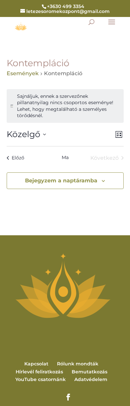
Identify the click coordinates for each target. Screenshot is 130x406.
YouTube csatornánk (40, 379)
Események (23, 73)
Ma (65, 157)
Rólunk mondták (77, 364)
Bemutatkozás (89, 372)
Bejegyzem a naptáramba (61, 180)
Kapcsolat (36, 364)
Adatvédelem (90, 379)
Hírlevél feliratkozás (39, 372)
